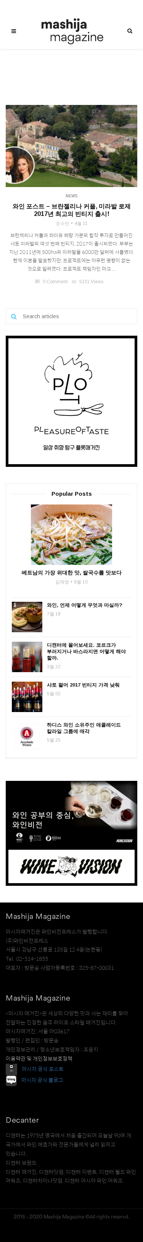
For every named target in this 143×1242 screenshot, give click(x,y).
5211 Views (87, 281)
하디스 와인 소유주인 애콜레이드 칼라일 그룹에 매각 (84, 728)
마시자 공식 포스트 (43, 1068)
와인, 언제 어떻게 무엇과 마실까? (84, 605)
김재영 (62, 582)
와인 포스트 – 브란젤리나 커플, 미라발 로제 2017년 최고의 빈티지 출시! (72, 210)
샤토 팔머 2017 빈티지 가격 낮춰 (83, 685)
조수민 (62, 223)
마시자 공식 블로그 (42, 1080)
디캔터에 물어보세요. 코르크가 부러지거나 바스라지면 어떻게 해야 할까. (86, 651)
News (71, 196)
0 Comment (51, 281)
